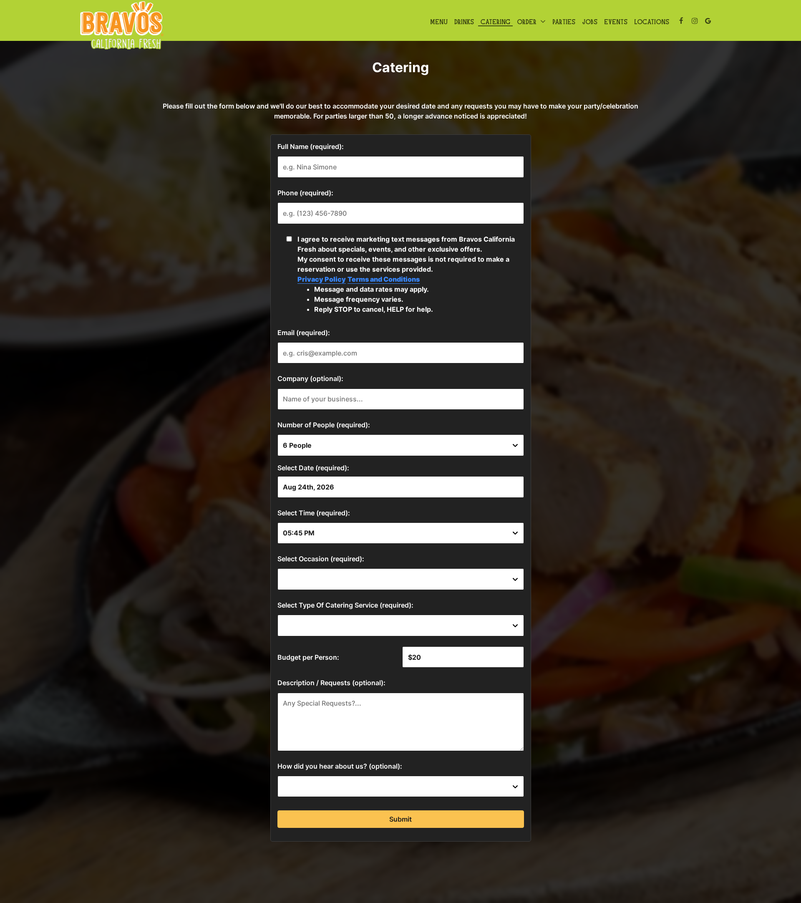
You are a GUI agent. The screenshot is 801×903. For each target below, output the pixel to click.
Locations (651, 21)
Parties (563, 21)
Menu (439, 21)
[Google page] (708, 21)
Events (615, 21)
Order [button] (528, 21)
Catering (495, 21)
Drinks (464, 21)
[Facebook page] (681, 21)
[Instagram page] (694, 21)
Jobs (589, 21)
